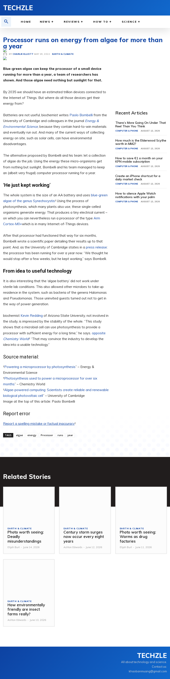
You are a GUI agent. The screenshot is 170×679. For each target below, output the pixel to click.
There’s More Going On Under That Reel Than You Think (140, 124)
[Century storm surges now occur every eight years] (85, 505)
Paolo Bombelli (81, 115)
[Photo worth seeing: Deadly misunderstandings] (29, 505)
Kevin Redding (32, 315)
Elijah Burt (14, 547)
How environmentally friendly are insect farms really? (26, 609)
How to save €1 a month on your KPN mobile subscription (139, 159)
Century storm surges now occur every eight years (84, 536)
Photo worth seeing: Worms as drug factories (138, 536)
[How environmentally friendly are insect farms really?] (29, 577)
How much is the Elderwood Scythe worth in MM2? (140, 142)
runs (60, 435)
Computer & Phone (126, 131)
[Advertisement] (142, 70)
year (70, 435)
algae (19, 435)
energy (31, 435)
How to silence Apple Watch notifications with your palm (135, 195)
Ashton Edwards (73, 547)
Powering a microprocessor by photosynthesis (39, 367)
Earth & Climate (20, 528)
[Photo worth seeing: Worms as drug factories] (141, 505)
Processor (47, 435)
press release (96, 247)
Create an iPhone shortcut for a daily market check (137, 177)
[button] (6, 22)
